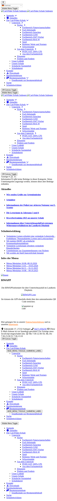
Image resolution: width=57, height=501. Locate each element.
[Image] (28, 275)
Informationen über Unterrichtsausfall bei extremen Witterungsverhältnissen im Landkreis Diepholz (29, 224)
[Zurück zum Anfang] (3, 2)
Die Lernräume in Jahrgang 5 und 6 (22, 213)
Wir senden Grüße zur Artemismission (23, 194)
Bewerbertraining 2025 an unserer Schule (25, 218)
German (7, 5)
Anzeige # (5, 176)
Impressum (13, 324)
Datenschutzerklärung (35, 322)
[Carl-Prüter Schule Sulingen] (27, 11)
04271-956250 (40, 329)
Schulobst (10, 200)
